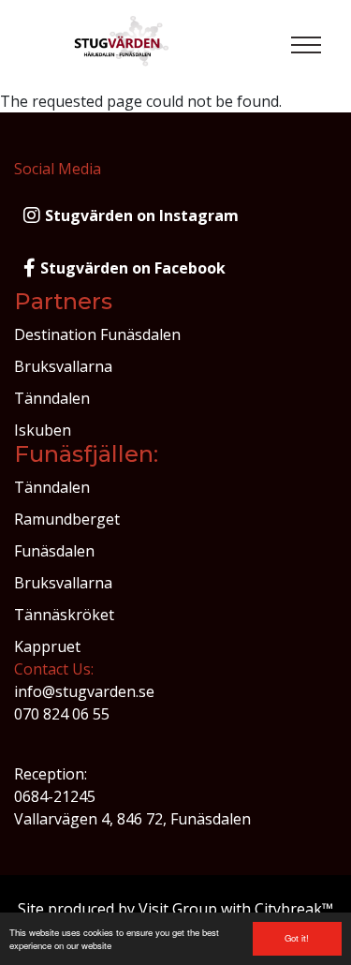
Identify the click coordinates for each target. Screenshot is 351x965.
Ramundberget (67, 519)
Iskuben (42, 430)
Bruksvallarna (63, 366)
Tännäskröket (64, 614)
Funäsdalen (54, 551)
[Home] (123, 44)
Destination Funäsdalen (97, 334)
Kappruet (47, 646)
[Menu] (306, 45)
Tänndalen (52, 398)
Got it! (297, 937)
